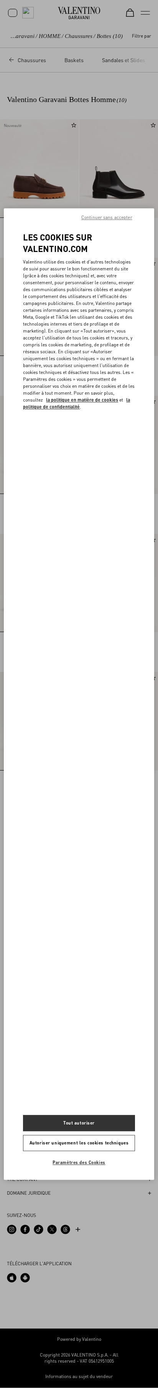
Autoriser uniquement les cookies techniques (79, 1143)
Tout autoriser (79, 1123)
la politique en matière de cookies (82, 400)
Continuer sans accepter (106, 217)
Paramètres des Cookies (79, 1162)
